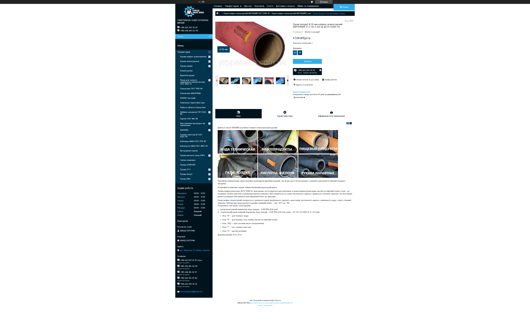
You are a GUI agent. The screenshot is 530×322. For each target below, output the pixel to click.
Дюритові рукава (187, 75)
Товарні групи (232, 6)
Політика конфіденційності (282, 303)
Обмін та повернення (308, 6)
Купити (307, 61)
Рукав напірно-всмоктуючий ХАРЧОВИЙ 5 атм (291, 13)
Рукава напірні (186, 66)
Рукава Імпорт (186, 174)
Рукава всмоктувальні (189, 61)
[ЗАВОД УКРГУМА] (193, 11)
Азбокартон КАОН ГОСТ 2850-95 (194, 146)
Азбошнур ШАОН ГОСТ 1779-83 (193, 141)
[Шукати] (210, 36)
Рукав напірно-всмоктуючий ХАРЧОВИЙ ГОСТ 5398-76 (247, 13)
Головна (218, 6)
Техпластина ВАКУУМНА (190, 93)
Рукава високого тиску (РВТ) (192, 155)
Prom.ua (278, 300)
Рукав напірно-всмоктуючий (230, 200)
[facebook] (347, 124)
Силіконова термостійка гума (192, 103)
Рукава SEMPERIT (188, 165)
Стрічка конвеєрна (187, 160)
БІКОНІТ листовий (187, 98)
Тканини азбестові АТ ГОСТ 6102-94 (191, 136)
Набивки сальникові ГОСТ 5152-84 (193, 113)
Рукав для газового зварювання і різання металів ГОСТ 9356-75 (192, 82)
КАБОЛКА (184, 130)
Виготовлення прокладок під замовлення (192, 124)
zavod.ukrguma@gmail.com (191, 291)
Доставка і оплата (285, 6)
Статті (270, 6)
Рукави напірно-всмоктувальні (193, 56)
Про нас (248, 6)
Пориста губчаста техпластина (193, 107)
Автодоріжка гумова (189, 151)
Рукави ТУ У (185, 169)
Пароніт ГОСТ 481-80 (189, 119)
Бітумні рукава (186, 71)
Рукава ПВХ (185, 179)
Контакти (259, 6)
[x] (350, 124)
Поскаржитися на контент (261, 303)
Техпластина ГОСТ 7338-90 (191, 88)
